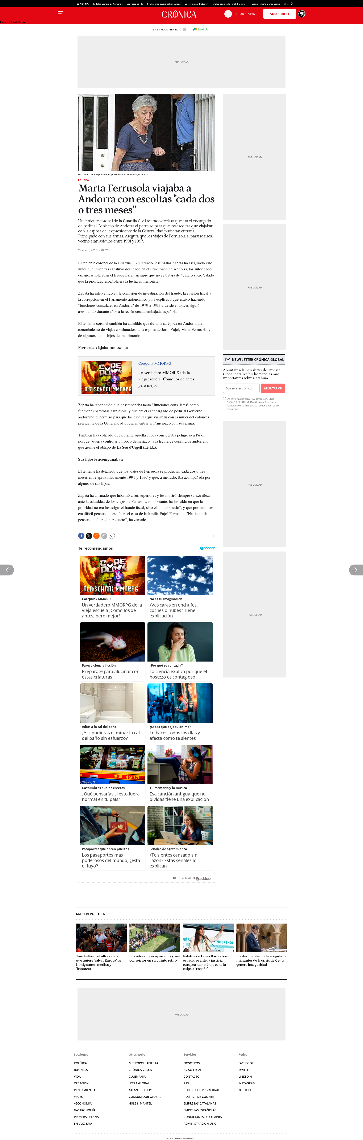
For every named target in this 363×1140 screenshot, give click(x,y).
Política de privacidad (201, 1090)
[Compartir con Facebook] (81, 536)
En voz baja (83, 1124)
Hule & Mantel (140, 1103)
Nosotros (192, 1063)
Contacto (192, 1076)
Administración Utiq (200, 1124)
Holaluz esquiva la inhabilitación (228, 4)
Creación (81, 1083)
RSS (186, 1083)
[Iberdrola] (200, 29)
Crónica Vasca (140, 1070)
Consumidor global (145, 1097)
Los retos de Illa (135, 4)
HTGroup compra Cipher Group (264, 4)
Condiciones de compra (203, 1117)
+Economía (83, 1103)
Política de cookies (199, 1097)
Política (83, 180)
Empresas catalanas (200, 1103)
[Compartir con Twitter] (89, 536)
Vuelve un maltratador (196, 4)
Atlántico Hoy (140, 1090)
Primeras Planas (87, 1117)
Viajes (78, 1097)
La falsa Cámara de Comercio (108, 4)
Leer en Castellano (12, 22)
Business (81, 1070)
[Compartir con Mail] (104, 536)
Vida (77, 1076)
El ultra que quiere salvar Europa (164, 4)
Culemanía (137, 1076)
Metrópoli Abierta (143, 1063)
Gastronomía (85, 1110)
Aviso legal (193, 1070)
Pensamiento (84, 1090)
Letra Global (139, 1083)
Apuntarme (272, 388)
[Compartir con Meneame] (96, 536)
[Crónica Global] (181, 14)
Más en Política (90, 914)
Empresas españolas (200, 1110)
